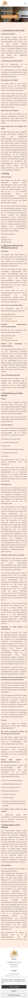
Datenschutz (18, 981)
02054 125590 (15, 974)
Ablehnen (14, 991)
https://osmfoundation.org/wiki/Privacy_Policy (14, 939)
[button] (25, 3)
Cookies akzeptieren (14, 986)
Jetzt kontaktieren (10, 16)
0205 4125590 (8, 319)
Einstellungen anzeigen (14, 995)
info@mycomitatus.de (11, 321)
